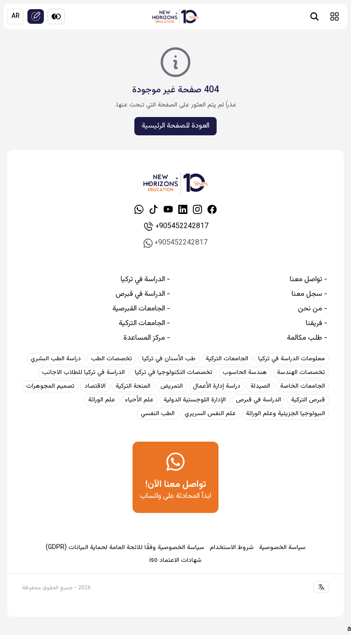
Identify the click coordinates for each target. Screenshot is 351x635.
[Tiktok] (153, 209)
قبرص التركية (308, 400)
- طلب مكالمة (307, 338)
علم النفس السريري (210, 414)
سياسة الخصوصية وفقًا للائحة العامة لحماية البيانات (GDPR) (125, 548)
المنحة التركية (133, 386)
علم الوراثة (101, 400)
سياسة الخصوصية (282, 548)
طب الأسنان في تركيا (169, 359)
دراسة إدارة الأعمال (216, 386)
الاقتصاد (95, 386)
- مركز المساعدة (146, 338)
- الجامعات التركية (144, 323)
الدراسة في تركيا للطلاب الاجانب (83, 373)
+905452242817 (181, 226)
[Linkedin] (183, 209)
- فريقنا (316, 323)
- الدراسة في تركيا (145, 279)
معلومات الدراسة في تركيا (291, 359)
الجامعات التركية (227, 359)
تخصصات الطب (111, 359)
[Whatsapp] (139, 209)
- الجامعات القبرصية (141, 309)
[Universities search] (314, 16)
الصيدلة (260, 386)
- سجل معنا (309, 294)
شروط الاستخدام (232, 548)
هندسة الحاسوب (245, 373)
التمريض (171, 386)
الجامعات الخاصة (302, 386)
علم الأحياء (139, 400)
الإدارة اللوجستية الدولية (195, 400)
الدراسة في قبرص (258, 400)
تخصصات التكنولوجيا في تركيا (174, 373)
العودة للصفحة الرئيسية (175, 126)
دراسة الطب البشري (56, 359)
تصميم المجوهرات (50, 386)
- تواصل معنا (308, 279)
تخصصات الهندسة (301, 373)
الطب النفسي (158, 414)
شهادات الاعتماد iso (175, 560)
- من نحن (312, 309)
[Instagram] (197, 209)
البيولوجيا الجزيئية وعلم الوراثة (285, 414)
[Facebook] (212, 209)
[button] (334, 16)
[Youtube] (168, 209)
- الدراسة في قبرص (143, 294)
